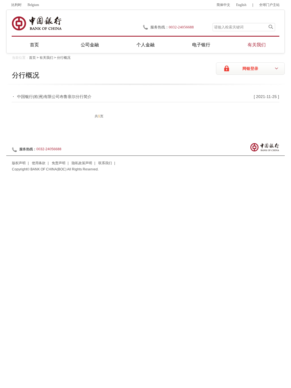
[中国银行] (36, 23)
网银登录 (250, 68)
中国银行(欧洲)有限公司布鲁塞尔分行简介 (54, 96)
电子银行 (201, 44)
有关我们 (257, 44)
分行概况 (63, 58)
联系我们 (105, 163)
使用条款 (38, 163)
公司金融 (90, 44)
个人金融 (145, 44)
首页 (34, 44)
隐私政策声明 (82, 163)
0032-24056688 (181, 27)
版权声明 (19, 163)
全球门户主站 (269, 5)
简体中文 (223, 5)
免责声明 (58, 163)
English (241, 5)
